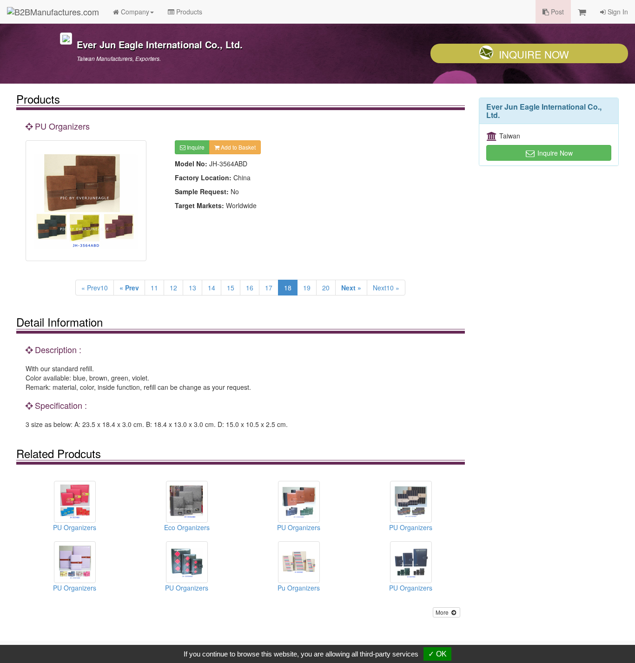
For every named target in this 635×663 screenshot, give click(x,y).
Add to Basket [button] (237, 147)
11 (154, 287)
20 (326, 287)
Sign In (617, 11)
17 (268, 287)
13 (192, 287)
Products (188, 11)
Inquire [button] (195, 147)
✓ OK (437, 654)
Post (556, 11)
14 (211, 287)
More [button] (443, 612)
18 (287, 287)
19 (307, 287)
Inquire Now (534, 54)
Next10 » (386, 287)
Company (134, 11)
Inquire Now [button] (554, 153)
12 (173, 287)
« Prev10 (94, 287)
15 (230, 287)
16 (249, 287)
